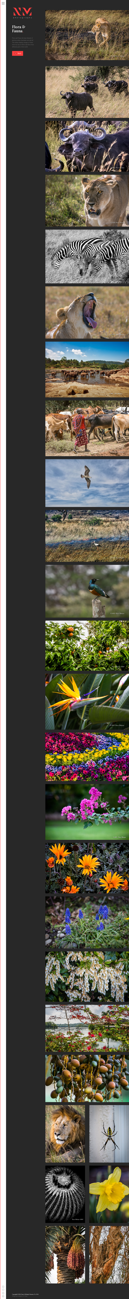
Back (19, 53)
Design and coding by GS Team (19, 1296)
